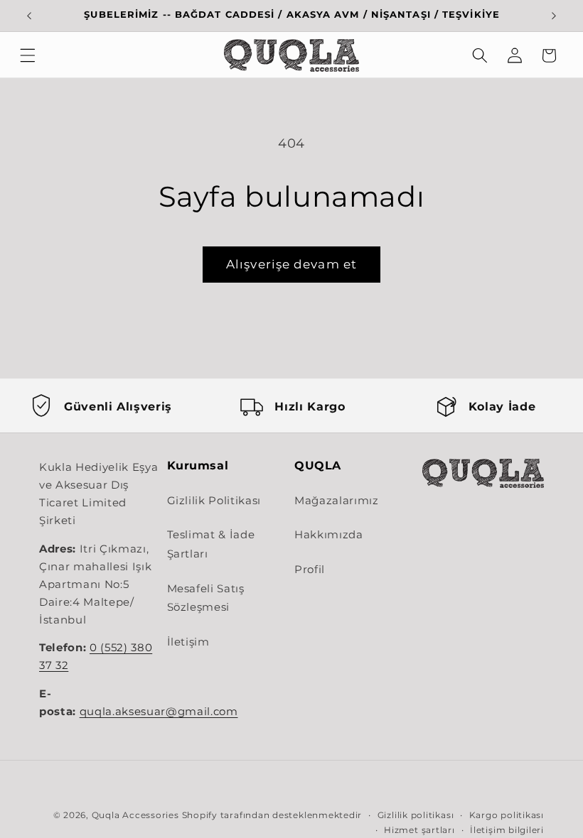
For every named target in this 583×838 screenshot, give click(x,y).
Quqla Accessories (135, 815)
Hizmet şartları (419, 830)
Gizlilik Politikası (214, 500)
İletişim (188, 641)
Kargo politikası (506, 815)
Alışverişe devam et (291, 264)
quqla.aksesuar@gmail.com (159, 711)
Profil (309, 569)
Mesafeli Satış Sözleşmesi (206, 598)
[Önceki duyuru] (29, 15)
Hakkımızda (328, 534)
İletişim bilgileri (507, 830)
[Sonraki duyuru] (553, 15)
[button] (28, 55)
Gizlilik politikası (416, 815)
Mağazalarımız (336, 500)
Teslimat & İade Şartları (211, 544)
